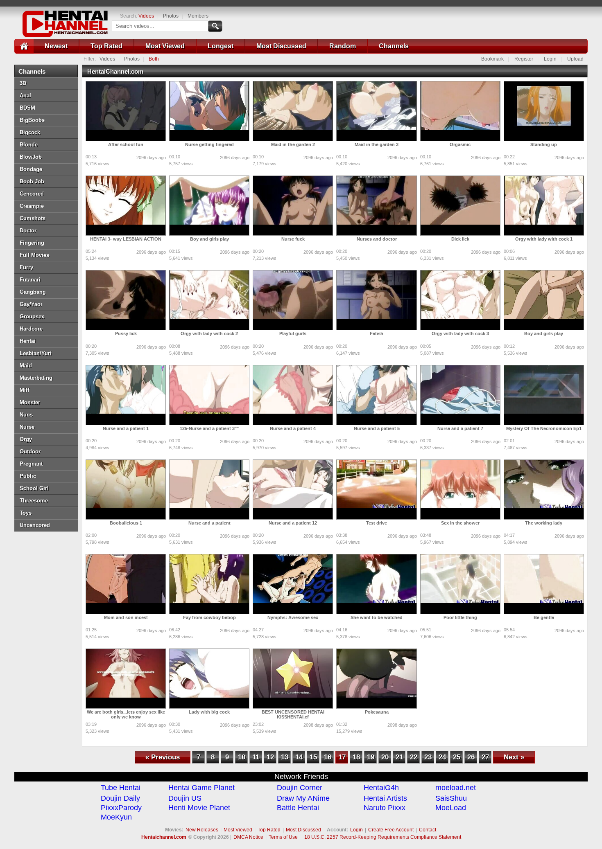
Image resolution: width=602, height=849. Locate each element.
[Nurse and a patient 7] (460, 395)
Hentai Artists (385, 798)
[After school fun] (125, 111)
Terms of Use (283, 837)
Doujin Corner (299, 788)
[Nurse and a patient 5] (376, 395)
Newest (56, 46)
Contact (427, 830)
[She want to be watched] (376, 584)
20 (385, 757)
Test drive (376, 522)
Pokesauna (377, 711)
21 (399, 757)
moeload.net (455, 788)
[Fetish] (376, 300)
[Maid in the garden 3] (376, 111)
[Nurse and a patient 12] (293, 489)
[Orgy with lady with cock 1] (544, 205)
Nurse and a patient (209, 522)
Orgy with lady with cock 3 (460, 333)
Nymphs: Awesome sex (292, 617)
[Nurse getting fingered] (209, 111)
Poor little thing (460, 617)
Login (550, 59)
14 (299, 757)
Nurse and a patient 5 (377, 428)
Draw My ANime (303, 798)
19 (370, 757)
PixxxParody (121, 808)
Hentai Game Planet (201, 788)
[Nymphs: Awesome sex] (293, 584)
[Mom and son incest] (125, 584)
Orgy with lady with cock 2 (209, 333)
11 (255, 757)
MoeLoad (450, 808)
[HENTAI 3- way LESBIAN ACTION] (125, 205)
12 (270, 757)
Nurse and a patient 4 (293, 428)
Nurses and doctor (377, 238)
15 (313, 757)
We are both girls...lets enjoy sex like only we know (126, 714)
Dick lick (460, 238)
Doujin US (184, 798)
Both (154, 59)
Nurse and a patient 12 (293, 522)
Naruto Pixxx (384, 808)
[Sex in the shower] (460, 489)
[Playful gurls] (293, 300)
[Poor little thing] (460, 584)
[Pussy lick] (125, 300)
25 (456, 757)
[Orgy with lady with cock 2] (209, 300)
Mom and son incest (126, 617)
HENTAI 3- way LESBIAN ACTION (125, 238)
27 (485, 757)
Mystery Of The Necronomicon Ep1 (544, 428)
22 (413, 757)
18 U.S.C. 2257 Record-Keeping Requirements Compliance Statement (382, 837)
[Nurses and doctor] (376, 205)
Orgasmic (460, 144)
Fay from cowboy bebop (209, 617)
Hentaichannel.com (163, 837)
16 (327, 757)
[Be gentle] (544, 584)
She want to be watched (377, 617)
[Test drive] (376, 489)
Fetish (376, 333)
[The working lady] (544, 489)
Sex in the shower (460, 522)
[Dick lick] (460, 205)
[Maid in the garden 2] (293, 111)
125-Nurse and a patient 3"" (209, 428)
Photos (171, 16)
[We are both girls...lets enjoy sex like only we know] (125, 678)
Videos (146, 16)
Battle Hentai (298, 808)
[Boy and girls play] (209, 205)
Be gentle (544, 617)
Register (523, 59)
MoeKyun (116, 817)
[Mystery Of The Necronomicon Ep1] (544, 395)
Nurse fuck (293, 238)
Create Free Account (391, 830)
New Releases (202, 830)
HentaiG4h (381, 788)
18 (356, 757)
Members (198, 16)
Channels (394, 46)
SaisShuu (451, 798)
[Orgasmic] (460, 111)
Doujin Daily (120, 798)
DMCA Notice (248, 837)
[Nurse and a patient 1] (125, 395)
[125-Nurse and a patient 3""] (209, 395)
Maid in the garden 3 (376, 144)
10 (241, 757)
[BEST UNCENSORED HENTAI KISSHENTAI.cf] (293, 678)
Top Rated (106, 46)
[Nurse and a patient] (209, 489)
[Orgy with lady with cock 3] (460, 300)
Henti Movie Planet (199, 808)
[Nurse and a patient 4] (293, 395)
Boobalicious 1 (126, 522)
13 (284, 757)
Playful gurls (292, 333)
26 (471, 757)
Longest (220, 46)
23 (428, 757)
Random (342, 46)
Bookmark (492, 59)
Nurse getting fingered (209, 144)
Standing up (543, 144)
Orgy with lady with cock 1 (544, 238)
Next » (514, 757)
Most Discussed (281, 46)
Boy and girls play (209, 238)
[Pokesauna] (376, 678)
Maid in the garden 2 (293, 144)
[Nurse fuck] (293, 205)
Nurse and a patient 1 (126, 428)
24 (442, 757)
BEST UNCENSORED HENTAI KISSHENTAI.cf (293, 714)
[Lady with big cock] (209, 678)
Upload (575, 59)
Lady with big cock (209, 711)
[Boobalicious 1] (125, 489)
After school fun (125, 144)
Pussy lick (126, 333)
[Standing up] (544, 111)
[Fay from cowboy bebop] (209, 584)
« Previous (162, 757)
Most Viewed (165, 46)
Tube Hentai (120, 788)
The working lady (543, 522)
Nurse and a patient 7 (460, 428)
